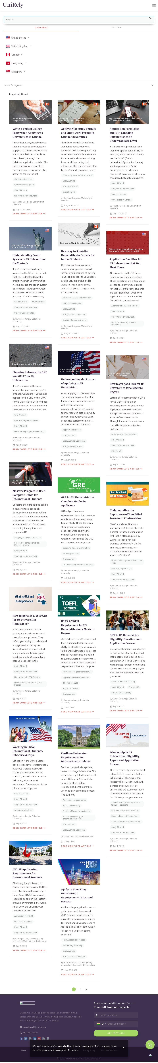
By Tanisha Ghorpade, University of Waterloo (28, 203)
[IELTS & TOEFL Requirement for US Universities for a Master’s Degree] (79, 605)
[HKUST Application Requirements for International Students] (30, 853)
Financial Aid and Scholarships (125, 810)
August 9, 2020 (120, 213)
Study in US (116, 451)
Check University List (72, 303)
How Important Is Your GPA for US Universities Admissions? (30, 619)
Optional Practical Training (123, 681)
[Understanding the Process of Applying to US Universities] (79, 363)
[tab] (41, 28)
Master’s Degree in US (121, 568)
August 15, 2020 (71, 205)
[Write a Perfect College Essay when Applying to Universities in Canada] (30, 112)
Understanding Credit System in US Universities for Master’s (29, 259)
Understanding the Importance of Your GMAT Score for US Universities (126, 514)
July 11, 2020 (69, 578)
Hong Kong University (72, 945)
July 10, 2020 (119, 593)
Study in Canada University (75, 320)
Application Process (72, 430)
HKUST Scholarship (23, 921)
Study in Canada (70, 186)
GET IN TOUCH (116, 1033)
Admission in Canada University (77, 298)
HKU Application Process (74, 940)
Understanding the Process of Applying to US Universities (78, 383)
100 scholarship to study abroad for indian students (125, 803)
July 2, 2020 (21, 946)
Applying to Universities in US (27, 537)
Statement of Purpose (24, 185)
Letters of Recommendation (124, 434)
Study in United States (24, 313)
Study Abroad (20, 190)
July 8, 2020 (21, 698)
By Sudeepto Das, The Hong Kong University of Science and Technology (30, 939)
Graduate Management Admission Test (126, 561)
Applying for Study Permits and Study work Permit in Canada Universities (78, 132)
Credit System (20, 302)
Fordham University (71, 805)
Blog (11, 94)
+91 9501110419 (30, 1033)
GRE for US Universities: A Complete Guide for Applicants (77, 501)
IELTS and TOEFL (70, 683)
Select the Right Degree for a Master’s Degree (27, 544)
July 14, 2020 (119, 464)
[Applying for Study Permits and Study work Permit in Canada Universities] (79, 112)
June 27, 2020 (70, 970)
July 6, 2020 (118, 706)
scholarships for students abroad (126, 821)
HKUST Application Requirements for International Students (27, 873)
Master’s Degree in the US (26, 420)
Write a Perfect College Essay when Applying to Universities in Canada (28, 132)
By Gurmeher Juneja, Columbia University (26, 320)
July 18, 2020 (22, 445)
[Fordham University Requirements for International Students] (79, 737)
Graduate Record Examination (76, 548)
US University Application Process (29, 431)
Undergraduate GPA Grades (27, 677)
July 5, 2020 (21, 823)
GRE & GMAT (20, 415)
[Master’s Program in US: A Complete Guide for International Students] (30, 474)
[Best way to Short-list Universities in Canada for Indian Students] (79, 235)
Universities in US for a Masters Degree (28, 683)
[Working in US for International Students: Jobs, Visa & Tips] (30, 729)
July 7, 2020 (69, 707)
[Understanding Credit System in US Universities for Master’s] (30, 239)
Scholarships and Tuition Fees (125, 816)
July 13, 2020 (21, 570)
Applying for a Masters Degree (125, 306)
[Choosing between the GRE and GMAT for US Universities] (30, 356)
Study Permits (69, 192)
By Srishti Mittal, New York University (77, 837)
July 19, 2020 (119, 338)
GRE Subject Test (71, 553)
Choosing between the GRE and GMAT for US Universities (30, 376)
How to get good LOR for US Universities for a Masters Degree (127, 387)
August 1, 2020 (22, 326)
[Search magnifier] (150, 18)
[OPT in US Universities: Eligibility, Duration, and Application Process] (127, 620)
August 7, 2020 (71, 333)
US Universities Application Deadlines (123, 323)
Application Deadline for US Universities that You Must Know (126, 263)
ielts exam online (70, 688)
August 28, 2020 (23, 209)
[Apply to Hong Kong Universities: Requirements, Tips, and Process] (79, 872)
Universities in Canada (121, 200)
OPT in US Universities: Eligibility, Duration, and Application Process (125, 639)
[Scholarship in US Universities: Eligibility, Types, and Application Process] (127, 735)
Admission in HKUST (23, 916)
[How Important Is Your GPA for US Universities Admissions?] (30, 599)
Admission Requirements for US (77, 672)
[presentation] (41, 27)
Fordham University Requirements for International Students (76, 757)
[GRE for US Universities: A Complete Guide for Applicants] (79, 485)
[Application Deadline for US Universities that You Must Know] (127, 243)
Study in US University (121, 693)
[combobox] (101, 1024)
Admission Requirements (74, 800)
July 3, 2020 (69, 841)
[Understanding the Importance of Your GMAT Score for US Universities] (127, 494)
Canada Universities (23, 179)
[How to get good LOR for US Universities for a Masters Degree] (127, 367)
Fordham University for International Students (73, 817)
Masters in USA (21, 793)
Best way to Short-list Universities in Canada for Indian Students (77, 255)
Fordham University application (76, 811)
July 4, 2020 (118, 846)
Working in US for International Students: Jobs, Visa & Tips (28, 751)
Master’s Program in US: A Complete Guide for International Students (29, 494)
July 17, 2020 (70, 460)
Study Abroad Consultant (25, 196)
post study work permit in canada (77, 175)
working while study (23, 810)
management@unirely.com (34, 1027)
